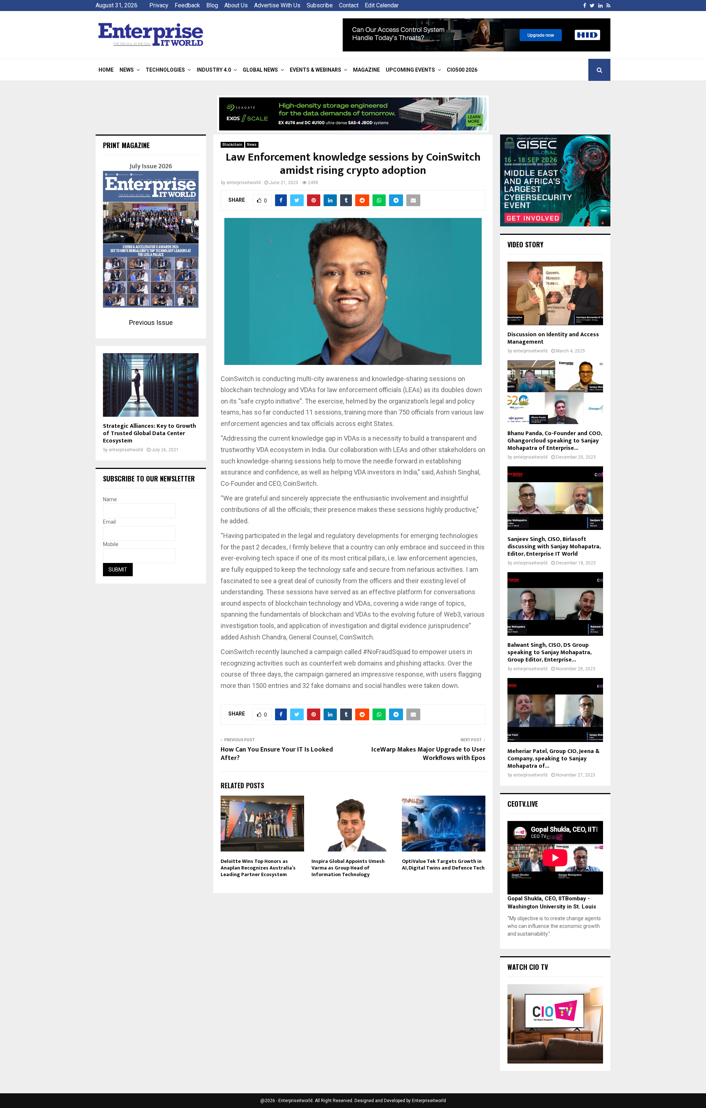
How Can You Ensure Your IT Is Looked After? (277, 754)
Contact (349, 5)
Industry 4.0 (214, 70)
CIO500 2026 (462, 70)
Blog (212, 5)
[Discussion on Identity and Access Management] (555, 293)
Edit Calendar (382, 5)
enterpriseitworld (244, 182)
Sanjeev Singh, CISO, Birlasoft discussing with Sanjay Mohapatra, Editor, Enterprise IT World (553, 546)
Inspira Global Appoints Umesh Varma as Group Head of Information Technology (348, 868)
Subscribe (320, 5)
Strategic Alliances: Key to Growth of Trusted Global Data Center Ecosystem (149, 433)
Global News (260, 70)
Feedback (187, 5)
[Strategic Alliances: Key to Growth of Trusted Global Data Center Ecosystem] (151, 385)
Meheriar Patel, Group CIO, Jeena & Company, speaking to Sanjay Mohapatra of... (553, 758)
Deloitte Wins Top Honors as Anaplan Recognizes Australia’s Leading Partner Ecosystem (258, 868)
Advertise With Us (277, 5)
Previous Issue (151, 322)
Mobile (110, 544)
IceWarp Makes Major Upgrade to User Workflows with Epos (428, 754)
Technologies (165, 70)
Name (110, 499)
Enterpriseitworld (429, 1100)
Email (109, 522)
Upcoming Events (410, 70)
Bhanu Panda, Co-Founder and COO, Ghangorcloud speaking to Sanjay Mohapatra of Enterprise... (554, 441)
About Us (236, 5)
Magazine (366, 70)
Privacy (158, 5)
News (127, 70)
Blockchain (232, 145)
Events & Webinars (315, 70)
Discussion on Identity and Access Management (553, 338)
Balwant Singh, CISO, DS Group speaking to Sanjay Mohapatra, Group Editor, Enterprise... (549, 652)
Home (106, 70)
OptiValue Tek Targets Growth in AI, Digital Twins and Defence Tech (443, 864)
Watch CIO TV (527, 967)
